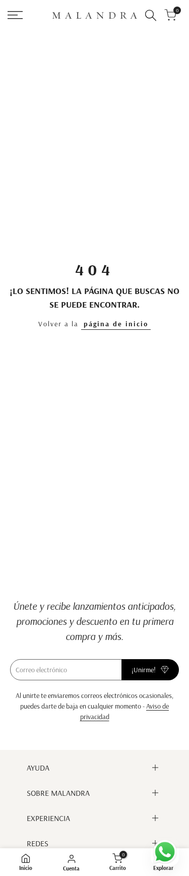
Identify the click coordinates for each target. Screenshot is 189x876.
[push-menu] (15, 15)
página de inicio (116, 323)
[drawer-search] (150, 15)
